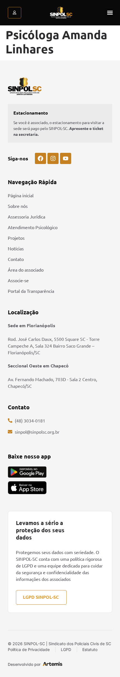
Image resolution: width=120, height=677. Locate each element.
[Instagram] (53, 158)
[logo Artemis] (52, 664)
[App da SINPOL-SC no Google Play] (27, 472)
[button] (109, 12)
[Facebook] (40, 158)
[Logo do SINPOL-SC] (61, 12)
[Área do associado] (14, 12)
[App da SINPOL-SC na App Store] (27, 487)
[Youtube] (65, 158)
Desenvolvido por (24, 664)
